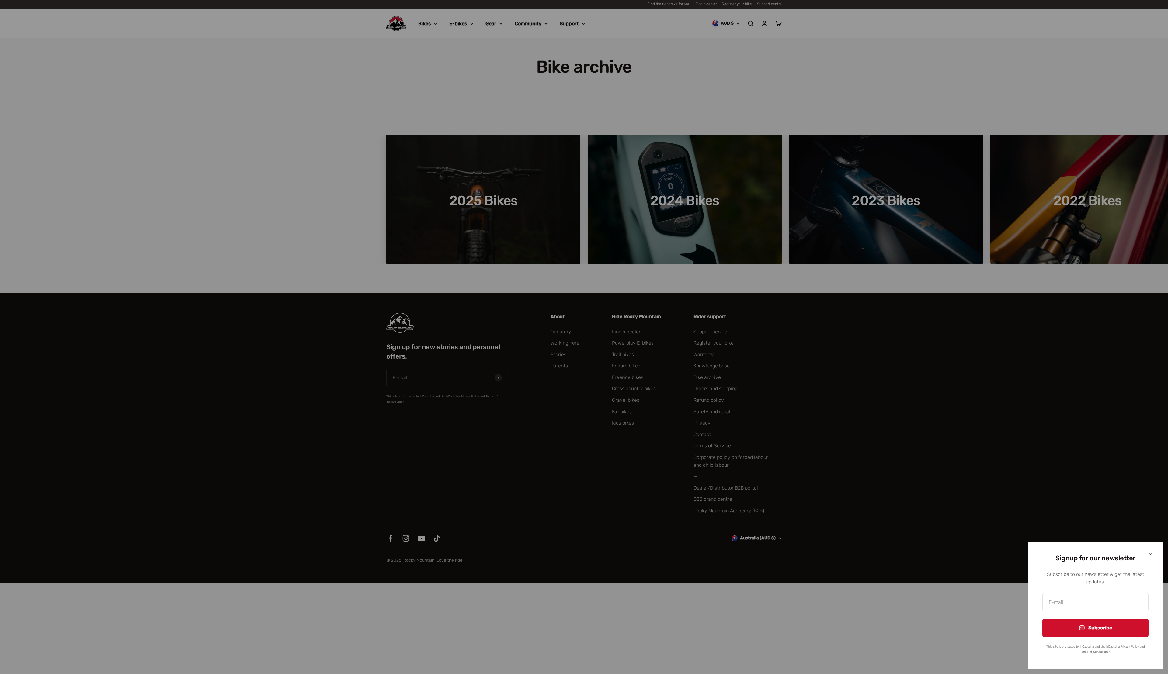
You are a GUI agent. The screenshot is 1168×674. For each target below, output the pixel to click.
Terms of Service (1091, 652)
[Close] (1150, 554)
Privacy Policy (1130, 646)
